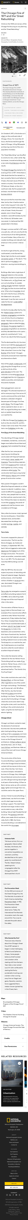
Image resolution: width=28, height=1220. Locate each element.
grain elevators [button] (6, 372)
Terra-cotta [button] (5, 591)
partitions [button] (14, 814)
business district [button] (6, 194)
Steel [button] (3, 788)
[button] (6, 718)
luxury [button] (3, 610)
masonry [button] (8, 475)
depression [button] (5, 551)
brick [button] (8, 459)
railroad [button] (7, 388)
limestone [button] (4, 462)
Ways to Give (14, 1173)
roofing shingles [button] (6, 286)
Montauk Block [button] (6, 680)
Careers (14, 1178)
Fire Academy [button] (19, 420)
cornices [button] (4, 527)
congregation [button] (12, 315)
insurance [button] (18, 492)
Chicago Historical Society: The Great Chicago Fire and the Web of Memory (13, 1027)
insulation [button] (10, 693)
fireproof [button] (4, 275)
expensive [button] (12, 465)
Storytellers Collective (14, 1164)
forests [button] (6, 326)
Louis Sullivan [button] (5, 747)
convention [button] (5, 329)
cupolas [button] (15, 524)
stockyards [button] (19, 345)
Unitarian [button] (4, 315)
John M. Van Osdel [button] (14, 626)
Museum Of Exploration (14, 1159)
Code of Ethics (12, 1209)
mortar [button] (15, 470)
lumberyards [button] (18, 364)
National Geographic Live (14, 1161)
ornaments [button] (16, 734)
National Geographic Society (14, 1137)
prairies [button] (14, 326)
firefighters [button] (12, 428)
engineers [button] (4, 446)
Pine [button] (16, 280)
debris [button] (16, 261)
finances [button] (20, 377)
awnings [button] (9, 524)
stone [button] (12, 459)
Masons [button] (14, 475)
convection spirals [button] (7, 259)
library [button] (8, 404)
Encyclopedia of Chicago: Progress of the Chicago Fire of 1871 (13, 1004)
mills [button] (2, 366)
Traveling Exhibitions (14, 1166)
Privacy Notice (14, 1213)
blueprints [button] (7, 629)
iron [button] (23, 661)
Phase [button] (6, 432)
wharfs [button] (11, 364)
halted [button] (14, 551)
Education (14, 1156)
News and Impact (14, 1142)
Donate (17, 2)
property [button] (12, 502)
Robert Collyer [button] (9, 312)
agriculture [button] (20, 374)
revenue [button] (17, 580)
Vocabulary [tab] (20, 127)
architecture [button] (14, 163)
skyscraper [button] (15, 825)
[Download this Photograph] (20, 75)
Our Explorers (14, 1151)
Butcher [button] (3, 353)
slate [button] (6, 288)
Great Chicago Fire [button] (10, 170)
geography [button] (4, 323)
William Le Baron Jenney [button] (18, 742)
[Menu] (25, 2)
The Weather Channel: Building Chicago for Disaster (13, 1015)
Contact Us (14, 1145)
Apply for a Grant (14, 1176)
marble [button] (17, 459)
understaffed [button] (18, 302)
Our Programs (14, 1154)
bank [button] (10, 543)
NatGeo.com (14, 1140)
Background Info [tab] (8, 127)
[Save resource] (25, 8)
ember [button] (18, 291)
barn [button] (3, 136)
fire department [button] (6, 304)
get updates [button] (14, 1187)
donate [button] (14, 1183)
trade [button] (6, 377)
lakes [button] (22, 323)
